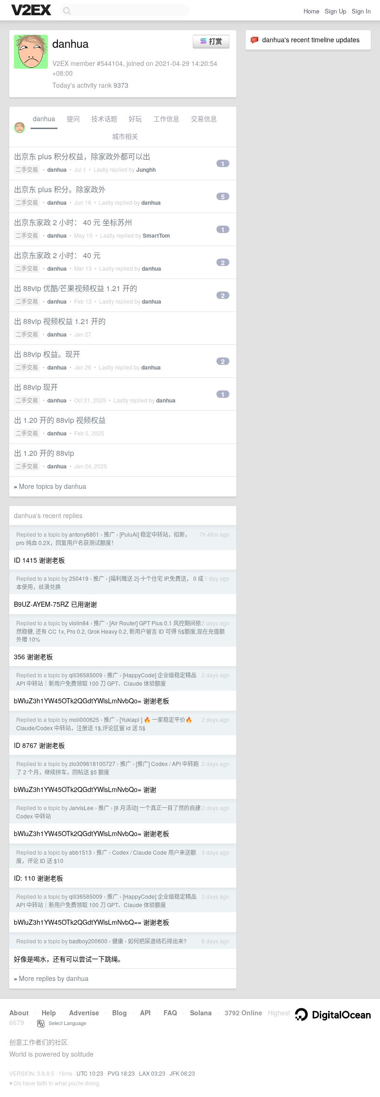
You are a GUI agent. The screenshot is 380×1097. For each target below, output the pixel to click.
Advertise (84, 1012)
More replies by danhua (54, 978)
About (19, 1012)
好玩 (135, 118)
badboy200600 (88, 941)
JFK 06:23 (182, 1073)
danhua (44, 118)
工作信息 (166, 118)
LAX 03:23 (152, 1073)
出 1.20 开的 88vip (44, 453)
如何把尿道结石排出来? (157, 941)
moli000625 (84, 719)
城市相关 (125, 136)
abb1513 (80, 852)
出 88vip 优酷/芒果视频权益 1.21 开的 (75, 288)
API (145, 1012)
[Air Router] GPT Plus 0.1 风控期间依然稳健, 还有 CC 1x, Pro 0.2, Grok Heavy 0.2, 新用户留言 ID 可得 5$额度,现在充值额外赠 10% (120, 631)
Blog (119, 1012)
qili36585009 (85, 675)
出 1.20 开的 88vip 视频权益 (60, 420)
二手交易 (27, 169)
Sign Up (335, 10)
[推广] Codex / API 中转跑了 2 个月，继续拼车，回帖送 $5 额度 (107, 767)
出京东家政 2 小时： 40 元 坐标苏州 (73, 222)
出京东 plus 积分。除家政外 (60, 189)
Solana (201, 1012)
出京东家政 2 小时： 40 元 (57, 255)
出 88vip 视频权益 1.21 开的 (60, 321)
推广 (109, 534)
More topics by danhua (52, 486)
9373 (121, 85)
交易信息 (204, 118)
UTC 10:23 (89, 1073)
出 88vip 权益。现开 (47, 354)
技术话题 (104, 118)
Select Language (65, 1022)
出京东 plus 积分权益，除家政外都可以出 (82, 156)
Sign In (361, 10)
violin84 (79, 623)
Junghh (146, 169)
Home (311, 10)
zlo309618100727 (92, 763)
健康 (117, 941)
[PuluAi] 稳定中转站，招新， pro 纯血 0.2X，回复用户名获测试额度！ (103, 538)
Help (49, 1012)
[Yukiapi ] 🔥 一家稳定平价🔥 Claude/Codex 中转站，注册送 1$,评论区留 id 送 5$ (104, 723)
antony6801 (84, 534)
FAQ (170, 1012)
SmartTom (156, 235)
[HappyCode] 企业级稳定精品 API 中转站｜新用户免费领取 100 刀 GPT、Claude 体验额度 (106, 679)
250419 (79, 578)
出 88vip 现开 (36, 387)
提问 (73, 118)
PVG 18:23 (121, 1073)
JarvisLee (81, 807)
